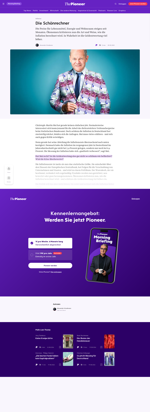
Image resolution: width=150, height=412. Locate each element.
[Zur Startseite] (75, 3)
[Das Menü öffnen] (3, 4)
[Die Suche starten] (116, 4)
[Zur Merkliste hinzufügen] (8, 178)
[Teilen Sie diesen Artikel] (8, 168)
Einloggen (122, 4)
